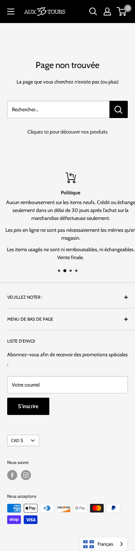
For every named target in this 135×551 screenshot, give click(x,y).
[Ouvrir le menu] (10, 11)
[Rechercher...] (118, 109)
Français (105, 544)
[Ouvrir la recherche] (93, 11)
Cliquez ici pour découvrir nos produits (67, 131)
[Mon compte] (107, 11)
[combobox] (103, 544)
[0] (121, 11)
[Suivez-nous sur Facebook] (12, 475)
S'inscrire (28, 406)
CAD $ (17, 440)
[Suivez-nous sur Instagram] (26, 475)
